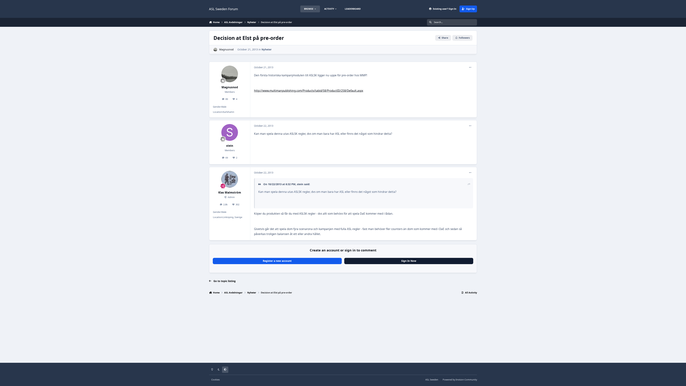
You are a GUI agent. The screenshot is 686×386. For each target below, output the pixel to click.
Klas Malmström (229, 192)
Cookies (215, 379)
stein (229, 146)
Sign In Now (408, 261)
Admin (231, 197)
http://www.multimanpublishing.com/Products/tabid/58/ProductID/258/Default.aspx (308, 91)
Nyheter (267, 49)
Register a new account (277, 261)
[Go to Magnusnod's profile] (215, 49)
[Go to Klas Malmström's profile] (229, 179)
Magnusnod (226, 49)
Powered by (460, 379)
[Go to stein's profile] (229, 132)
